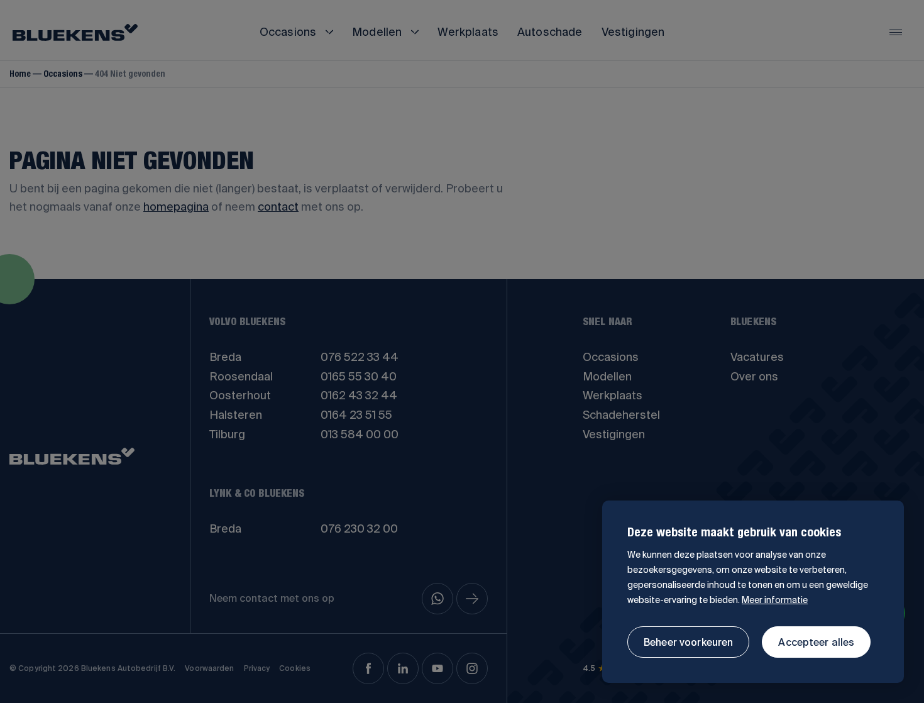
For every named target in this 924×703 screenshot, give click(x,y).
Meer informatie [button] (775, 600)
